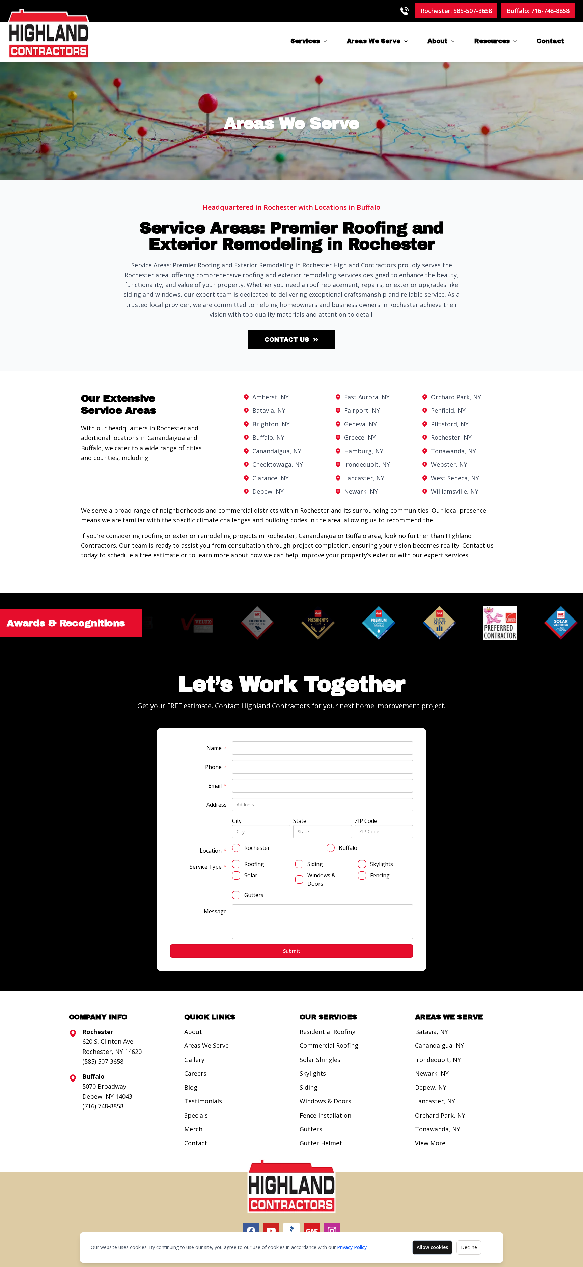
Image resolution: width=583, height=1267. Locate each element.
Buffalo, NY (268, 437)
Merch (193, 1129)
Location (213, 851)
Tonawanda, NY (453, 451)
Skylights (313, 1073)
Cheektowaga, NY (277, 464)
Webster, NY (449, 464)
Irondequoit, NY (367, 464)
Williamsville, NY (454, 491)
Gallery (194, 1060)
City (237, 821)
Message (215, 911)
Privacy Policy (352, 1247)
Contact (550, 41)
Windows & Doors (325, 1101)
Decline (469, 1247)
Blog (190, 1087)
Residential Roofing (328, 1032)
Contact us (287, 339)
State (299, 821)
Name (216, 748)
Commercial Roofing (329, 1045)
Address (216, 804)
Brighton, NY (271, 424)
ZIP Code (366, 821)
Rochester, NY (451, 437)
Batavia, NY (268, 410)
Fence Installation (325, 1115)
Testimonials (203, 1101)
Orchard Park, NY (456, 397)
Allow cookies (432, 1247)
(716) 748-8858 (102, 1106)
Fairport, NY (362, 410)
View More (430, 1143)
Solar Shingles (320, 1060)
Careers (195, 1073)
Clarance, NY (270, 478)
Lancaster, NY (364, 478)
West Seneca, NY (455, 478)
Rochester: (456, 11)
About (437, 41)
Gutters (311, 1129)
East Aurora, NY (367, 397)
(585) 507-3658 (102, 1061)
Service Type (208, 867)
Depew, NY (268, 491)
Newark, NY (361, 491)
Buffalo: (538, 11)
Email (217, 786)
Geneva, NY (360, 424)
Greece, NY (360, 437)
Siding (308, 1087)
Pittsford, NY (450, 424)
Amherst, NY (270, 397)
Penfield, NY (448, 410)
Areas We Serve (373, 41)
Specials (196, 1115)
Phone (216, 767)
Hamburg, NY (363, 451)
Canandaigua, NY (276, 451)
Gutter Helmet (321, 1143)
